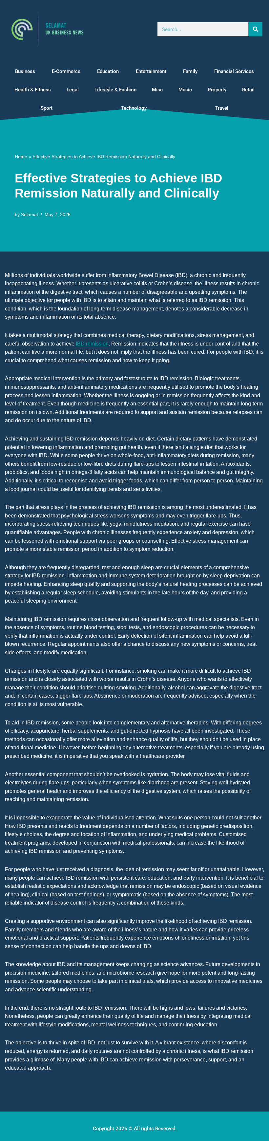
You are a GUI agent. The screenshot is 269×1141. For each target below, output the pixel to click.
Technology (134, 108)
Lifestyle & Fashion (115, 90)
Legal (73, 90)
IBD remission (92, 343)
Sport (46, 108)
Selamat (29, 214)
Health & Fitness (32, 90)
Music (185, 90)
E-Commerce (66, 71)
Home (21, 156)
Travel (221, 108)
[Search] (255, 29)
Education (108, 71)
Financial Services (234, 71)
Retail (248, 90)
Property (217, 90)
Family (190, 71)
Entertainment (151, 71)
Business (25, 71)
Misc (157, 90)
